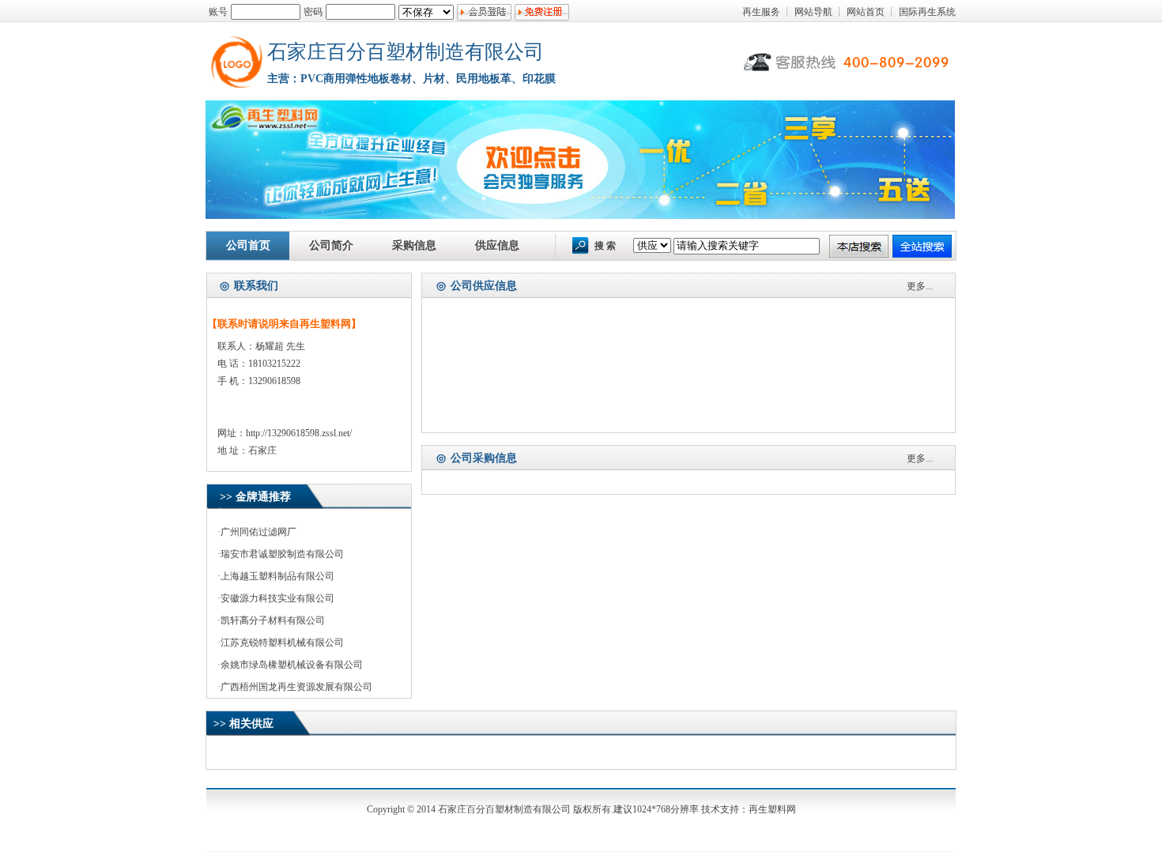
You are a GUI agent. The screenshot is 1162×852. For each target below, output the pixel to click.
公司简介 (331, 245)
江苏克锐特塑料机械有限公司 (282, 642)
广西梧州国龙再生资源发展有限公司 (296, 686)
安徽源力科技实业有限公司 (277, 598)
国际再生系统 (927, 11)
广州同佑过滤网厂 (258, 531)
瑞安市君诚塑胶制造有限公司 (282, 554)
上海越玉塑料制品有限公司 (277, 576)
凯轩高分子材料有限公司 (273, 620)
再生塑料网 (772, 809)
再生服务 (761, 11)
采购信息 (414, 245)
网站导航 (813, 11)
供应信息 (497, 245)
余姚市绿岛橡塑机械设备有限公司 (292, 664)
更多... (920, 286)
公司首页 (248, 245)
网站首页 (866, 11)
